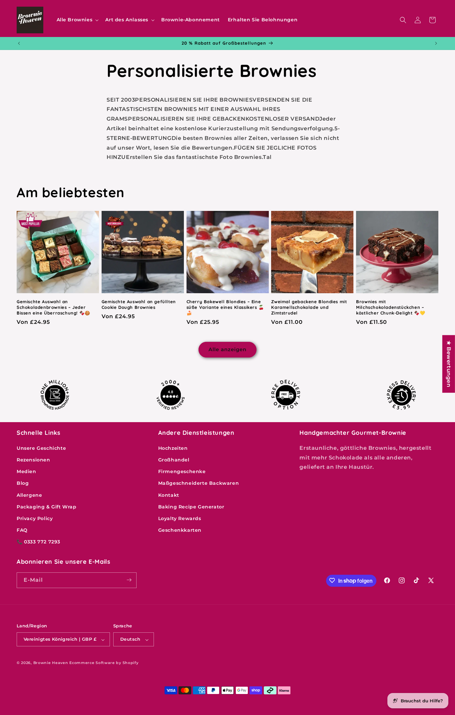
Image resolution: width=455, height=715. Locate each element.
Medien (26, 471)
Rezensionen (33, 459)
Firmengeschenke (182, 471)
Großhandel (174, 459)
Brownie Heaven (50, 663)
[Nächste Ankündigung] (436, 43)
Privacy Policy (35, 518)
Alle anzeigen (227, 349)
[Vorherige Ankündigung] (19, 43)
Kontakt (168, 495)
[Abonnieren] (129, 580)
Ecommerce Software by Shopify (103, 663)
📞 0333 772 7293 (38, 542)
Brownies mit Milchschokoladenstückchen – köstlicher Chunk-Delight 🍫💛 (390, 307)
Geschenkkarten (180, 530)
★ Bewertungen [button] (449, 364)
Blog (23, 483)
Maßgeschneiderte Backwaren (198, 483)
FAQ (22, 530)
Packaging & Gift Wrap (47, 506)
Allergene (29, 495)
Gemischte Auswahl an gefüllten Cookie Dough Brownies (139, 304)
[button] (77, 20)
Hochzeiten (173, 448)
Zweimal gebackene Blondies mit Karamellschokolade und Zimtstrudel (309, 307)
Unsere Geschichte (41, 448)
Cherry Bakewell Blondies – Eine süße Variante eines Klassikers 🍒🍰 (225, 307)
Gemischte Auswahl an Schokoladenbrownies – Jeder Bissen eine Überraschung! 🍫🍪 (53, 307)
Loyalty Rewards (179, 518)
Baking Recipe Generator (191, 506)
